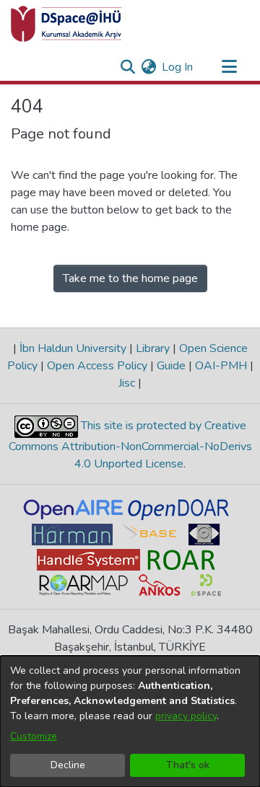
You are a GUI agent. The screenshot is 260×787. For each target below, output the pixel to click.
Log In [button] (178, 67)
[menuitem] (148, 67)
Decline (68, 765)
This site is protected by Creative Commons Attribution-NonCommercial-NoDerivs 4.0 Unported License (130, 445)
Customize (33, 736)
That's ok (187, 765)
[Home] (66, 24)
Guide (171, 366)
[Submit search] (127, 67)
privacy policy (186, 716)
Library (153, 348)
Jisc (128, 383)
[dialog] (130, 721)
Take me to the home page (130, 278)
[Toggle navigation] (229, 67)
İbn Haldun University (73, 348)
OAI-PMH (221, 366)
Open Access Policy (97, 366)
